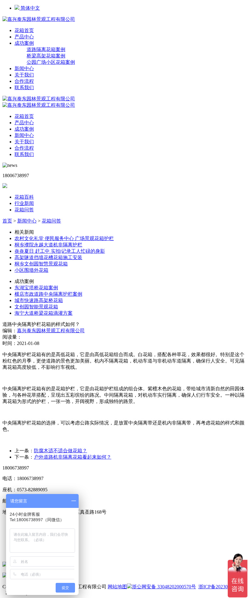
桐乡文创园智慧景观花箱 (41, 263)
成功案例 (24, 43)
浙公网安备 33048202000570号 (164, 586)
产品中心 (24, 36)
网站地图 (117, 586)
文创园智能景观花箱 (36, 306)
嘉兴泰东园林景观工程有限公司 (51, 330)
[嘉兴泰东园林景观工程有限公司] (38, 19)
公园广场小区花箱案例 (51, 62)
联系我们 (24, 87)
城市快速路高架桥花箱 (39, 300)
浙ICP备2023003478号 (221, 586)
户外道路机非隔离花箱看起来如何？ (72, 457)
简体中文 (29, 8)
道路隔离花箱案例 (46, 49)
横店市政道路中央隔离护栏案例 (48, 294)
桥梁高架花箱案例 (46, 55)
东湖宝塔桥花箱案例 (36, 287)
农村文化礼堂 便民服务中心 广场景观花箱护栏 (64, 238)
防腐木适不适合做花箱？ (60, 450)
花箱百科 (24, 197)
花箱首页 (24, 30)
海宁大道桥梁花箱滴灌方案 (44, 313)
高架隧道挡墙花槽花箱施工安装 (48, 257)
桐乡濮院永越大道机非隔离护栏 (48, 244)
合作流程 (24, 81)
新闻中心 (24, 68)
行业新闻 (24, 203)
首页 (7, 220)
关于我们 (24, 74)
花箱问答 (24, 209)
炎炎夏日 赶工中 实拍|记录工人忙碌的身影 (60, 251)
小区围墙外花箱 (31, 270)
